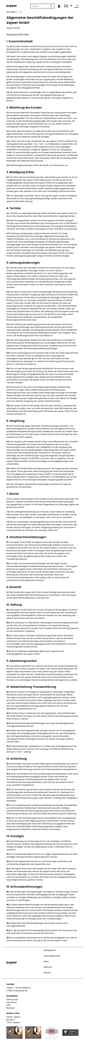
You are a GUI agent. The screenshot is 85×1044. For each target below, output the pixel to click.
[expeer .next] (11, 6)
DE (66, 6)
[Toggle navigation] (76, 6)
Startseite (10, 12)
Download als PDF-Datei (17, 34)
